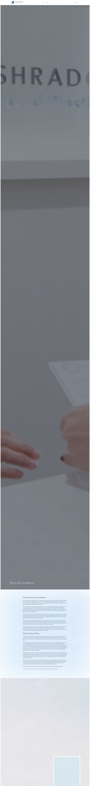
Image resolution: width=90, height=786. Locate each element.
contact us (61, 666)
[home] (17, 2)
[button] (50, 2)
